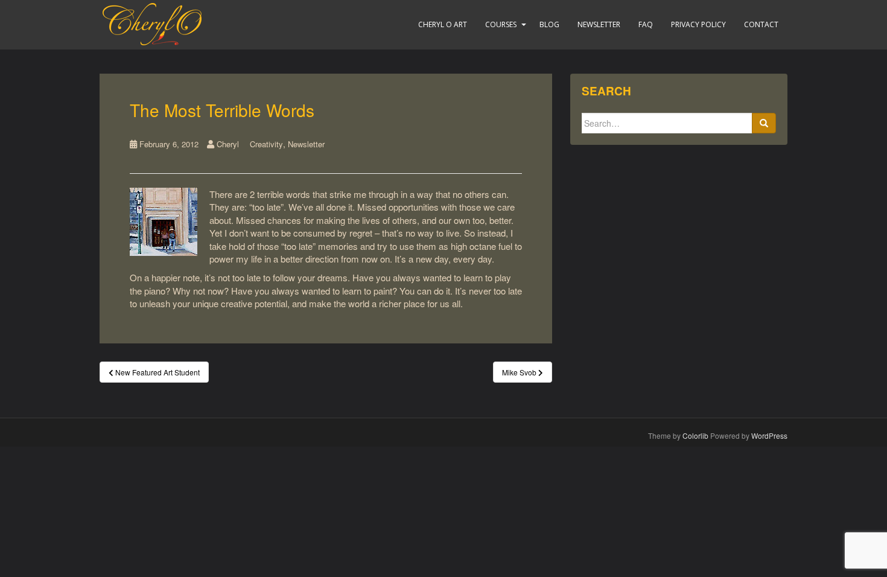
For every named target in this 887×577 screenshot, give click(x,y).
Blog (549, 24)
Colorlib (695, 435)
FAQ (645, 24)
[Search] (764, 123)
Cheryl (228, 144)
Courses (501, 24)
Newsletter (598, 24)
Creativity (266, 144)
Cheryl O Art (442, 24)
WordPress (769, 435)
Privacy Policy (698, 24)
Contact (761, 24)
